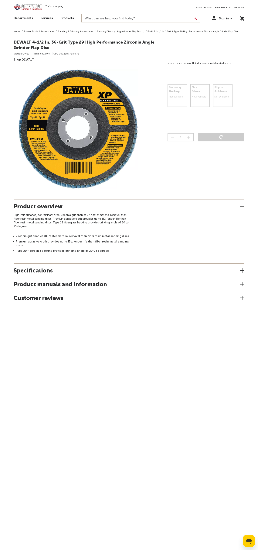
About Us (239, 7)
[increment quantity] (189, 137)
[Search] (195, 18)
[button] (67, 18)
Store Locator (204, 7)
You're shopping (54, 6)
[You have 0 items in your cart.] (242, 18)
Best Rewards (223, 7)
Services (47, 18)
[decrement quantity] (172, 137)
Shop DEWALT (24, 59)
